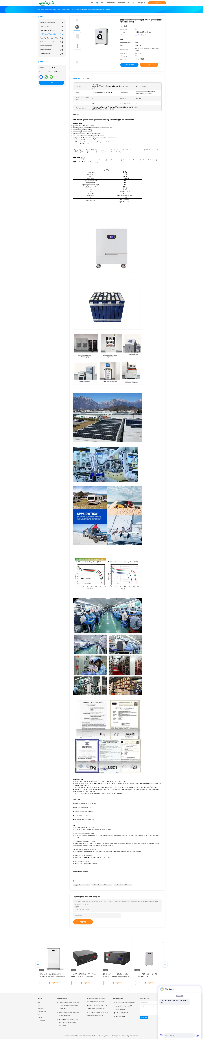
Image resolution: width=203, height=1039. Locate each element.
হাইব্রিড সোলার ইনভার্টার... (51, 46)
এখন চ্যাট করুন (157, 3)
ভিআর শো (40, 1008)
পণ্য (39, 1005)
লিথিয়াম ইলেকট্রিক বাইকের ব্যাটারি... (51, 38)
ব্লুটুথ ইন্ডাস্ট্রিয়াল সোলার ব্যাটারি (81, 885)
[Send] (197, 1035)
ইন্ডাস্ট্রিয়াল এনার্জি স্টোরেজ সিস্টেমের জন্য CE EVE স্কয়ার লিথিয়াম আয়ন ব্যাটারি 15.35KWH (69, 1005)
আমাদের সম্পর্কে (42, 1011)
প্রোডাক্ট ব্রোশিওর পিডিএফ (141, 35)
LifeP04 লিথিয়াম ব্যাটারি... (51, 30)
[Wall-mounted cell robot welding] (100, 37)
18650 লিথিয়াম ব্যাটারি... (51, 54)
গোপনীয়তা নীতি (41, 1020)
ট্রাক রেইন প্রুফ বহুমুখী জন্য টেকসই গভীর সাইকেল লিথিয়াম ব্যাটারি (69, 1014)
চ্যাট (52, 82)
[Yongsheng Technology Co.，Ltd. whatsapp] (46, 77)
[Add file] (161, 1035)
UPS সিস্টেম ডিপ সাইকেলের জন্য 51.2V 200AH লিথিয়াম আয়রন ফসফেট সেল (97, 1007)
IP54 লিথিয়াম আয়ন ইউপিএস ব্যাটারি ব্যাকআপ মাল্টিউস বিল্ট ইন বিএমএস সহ (96, 1000)
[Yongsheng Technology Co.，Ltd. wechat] (51, 77)
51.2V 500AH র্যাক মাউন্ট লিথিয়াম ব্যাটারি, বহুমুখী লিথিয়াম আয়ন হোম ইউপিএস (97, 1014)
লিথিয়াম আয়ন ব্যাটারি (62, 998)
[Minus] (197, 989)
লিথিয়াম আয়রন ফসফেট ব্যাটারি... (51, 42)
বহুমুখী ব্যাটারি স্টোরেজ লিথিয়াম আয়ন (123, 885)
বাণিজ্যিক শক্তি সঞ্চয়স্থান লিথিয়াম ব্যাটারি (101, 885)
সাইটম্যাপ (40, 1017)
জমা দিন (83, 922)
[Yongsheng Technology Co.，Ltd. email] (41, 77)
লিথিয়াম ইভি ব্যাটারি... (51, 26)
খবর (39, 1014)
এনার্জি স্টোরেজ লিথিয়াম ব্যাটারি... (51, 34)
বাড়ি (39, 1002)
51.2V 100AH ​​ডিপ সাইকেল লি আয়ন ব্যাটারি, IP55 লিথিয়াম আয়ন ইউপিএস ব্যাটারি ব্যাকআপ (68, 1022)
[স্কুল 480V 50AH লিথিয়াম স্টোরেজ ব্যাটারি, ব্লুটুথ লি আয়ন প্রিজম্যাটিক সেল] (85, 957)
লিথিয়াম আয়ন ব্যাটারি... (51, 50)
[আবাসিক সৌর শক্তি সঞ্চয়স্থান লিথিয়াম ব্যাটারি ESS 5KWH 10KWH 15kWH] (53, 957)
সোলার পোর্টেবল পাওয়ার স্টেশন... (51, 22)
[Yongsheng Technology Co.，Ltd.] (46, 3)
